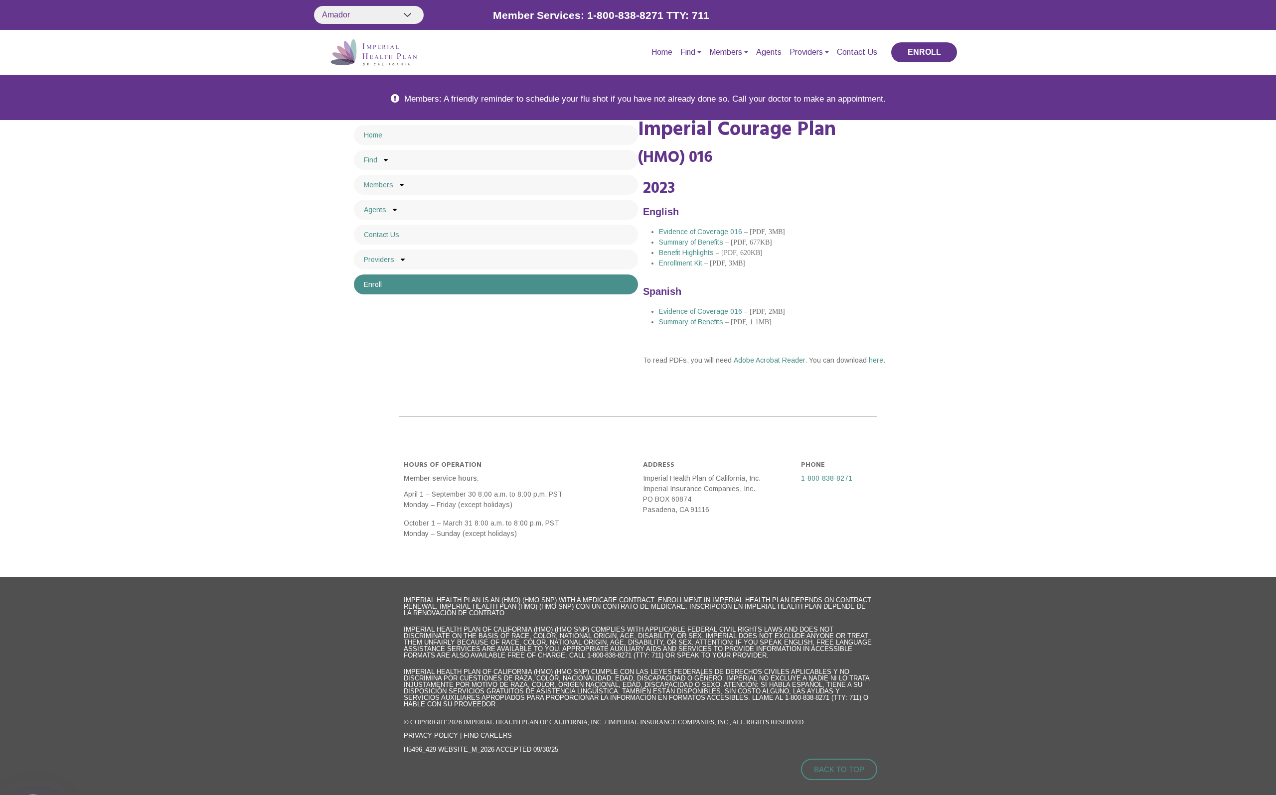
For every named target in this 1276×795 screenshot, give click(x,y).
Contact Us (857, 52)
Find (687, 52)
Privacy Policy (431, 735)
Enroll (373, 284)
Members (725, 52)
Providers (806, 52)
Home (661, 52)
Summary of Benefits (691, 242)
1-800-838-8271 (826, 478)
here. (877, 360)
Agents (769, 52)
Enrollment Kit (680, 263)
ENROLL (924, 52)
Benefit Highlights (686, 253)
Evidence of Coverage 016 (700, 232)
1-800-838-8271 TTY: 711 (648, 15)
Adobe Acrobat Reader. (771, 360)
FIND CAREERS (488, 735)
